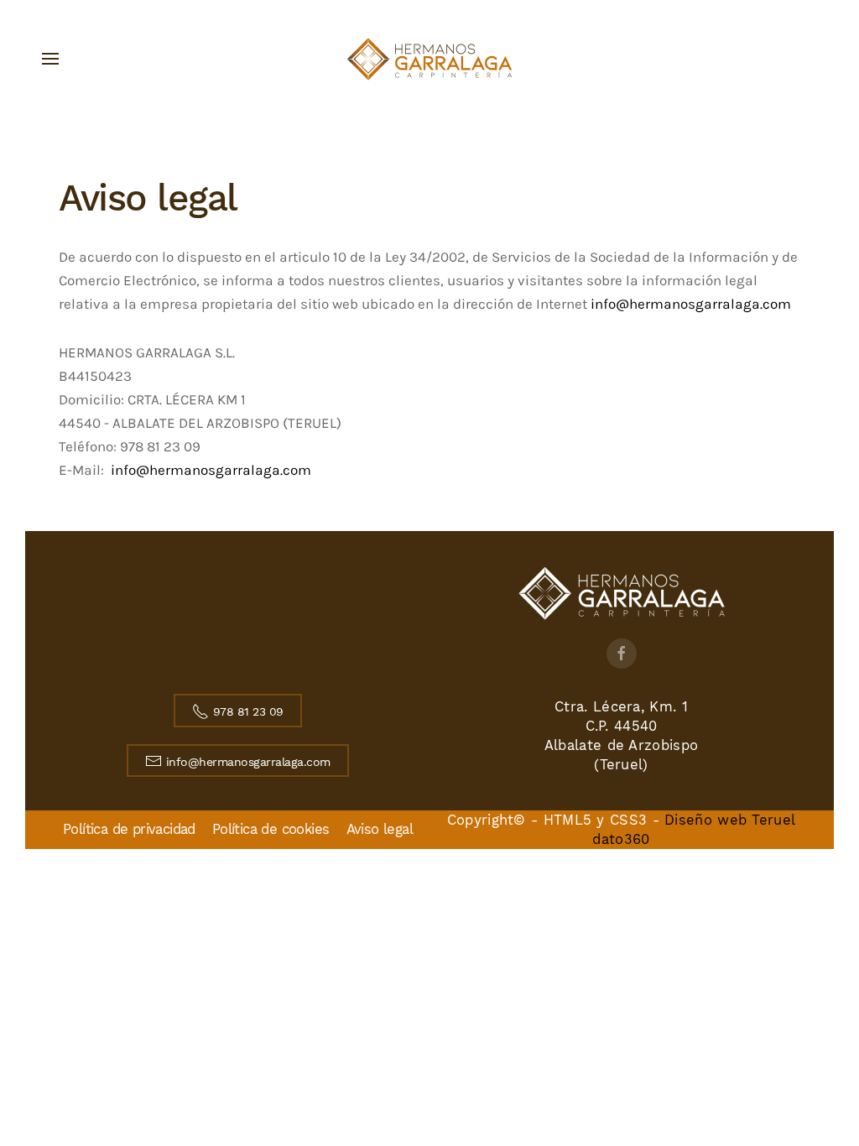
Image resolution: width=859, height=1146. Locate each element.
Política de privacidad (129, 829)
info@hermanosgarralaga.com (691, 304)
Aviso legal (379, 829)
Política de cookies (271, 829)
